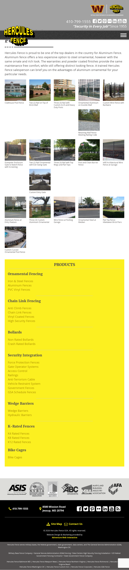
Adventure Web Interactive (64, 537)
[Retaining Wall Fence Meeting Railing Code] (89, 120)
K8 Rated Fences (18, 438)
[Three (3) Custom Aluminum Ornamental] (40, 207)
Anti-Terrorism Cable (21, 379)
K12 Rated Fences (19, 442)
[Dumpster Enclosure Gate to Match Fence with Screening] (15, 150)
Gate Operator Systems (23, 367)
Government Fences (21, 388)
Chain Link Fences (19, 312)
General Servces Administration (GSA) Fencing (52, 553)
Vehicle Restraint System (24, 384)
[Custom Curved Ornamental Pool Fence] (15, 237)
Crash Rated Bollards (22, 344)
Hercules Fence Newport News (44, 561)
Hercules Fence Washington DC (32, 567)
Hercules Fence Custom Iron (58, 567)
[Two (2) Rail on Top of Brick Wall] (40, 90)
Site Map (56, 524)
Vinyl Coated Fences (21, 317)
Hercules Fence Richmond (97, 561)
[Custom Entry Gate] (40, 179)
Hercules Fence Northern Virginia (72, 561)
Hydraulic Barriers (20, 415)
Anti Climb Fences (19, 308)
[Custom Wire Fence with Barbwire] (113, 90)
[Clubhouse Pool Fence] (15, 90)
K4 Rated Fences (18, 433)
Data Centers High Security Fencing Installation (91, 553)
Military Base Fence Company (20, 553)
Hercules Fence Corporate (81, 567)
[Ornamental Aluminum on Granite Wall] (89, 90)
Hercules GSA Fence (102, 567)
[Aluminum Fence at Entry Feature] (15, 207)
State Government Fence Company (78, 556)
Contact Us (75, 524)
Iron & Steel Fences (20, 281)
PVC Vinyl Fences (19, 289)
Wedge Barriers (18, 411)
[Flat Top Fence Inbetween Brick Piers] (113, 207)
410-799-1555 (78, 21)
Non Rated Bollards (21, 339)
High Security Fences (21, 321)
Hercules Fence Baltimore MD (19, 561)
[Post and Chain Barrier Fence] (89, 150)
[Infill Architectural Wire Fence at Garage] (113, 150)
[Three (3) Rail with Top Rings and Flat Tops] (64, 150)
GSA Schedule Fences (22, 392)
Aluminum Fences (20, 285)
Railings (13, 375)
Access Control (17, 371)
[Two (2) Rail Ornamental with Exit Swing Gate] (40, 150)
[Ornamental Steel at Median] (89, 207)
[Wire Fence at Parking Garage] (64, 207)
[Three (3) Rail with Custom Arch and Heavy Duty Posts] (64, 90)
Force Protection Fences (23, 362)
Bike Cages (15, 457)
